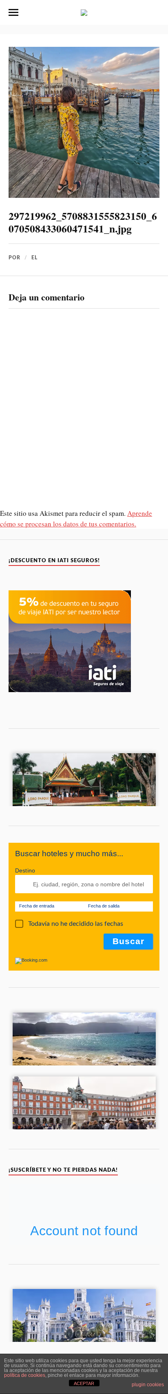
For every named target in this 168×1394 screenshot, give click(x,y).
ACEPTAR (84, 1383)
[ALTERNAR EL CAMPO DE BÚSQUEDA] (154, 13)
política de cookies (24, 1375)
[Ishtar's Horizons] (84, 12)
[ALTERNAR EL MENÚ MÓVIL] (13, 13)
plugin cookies (148, 1384)
